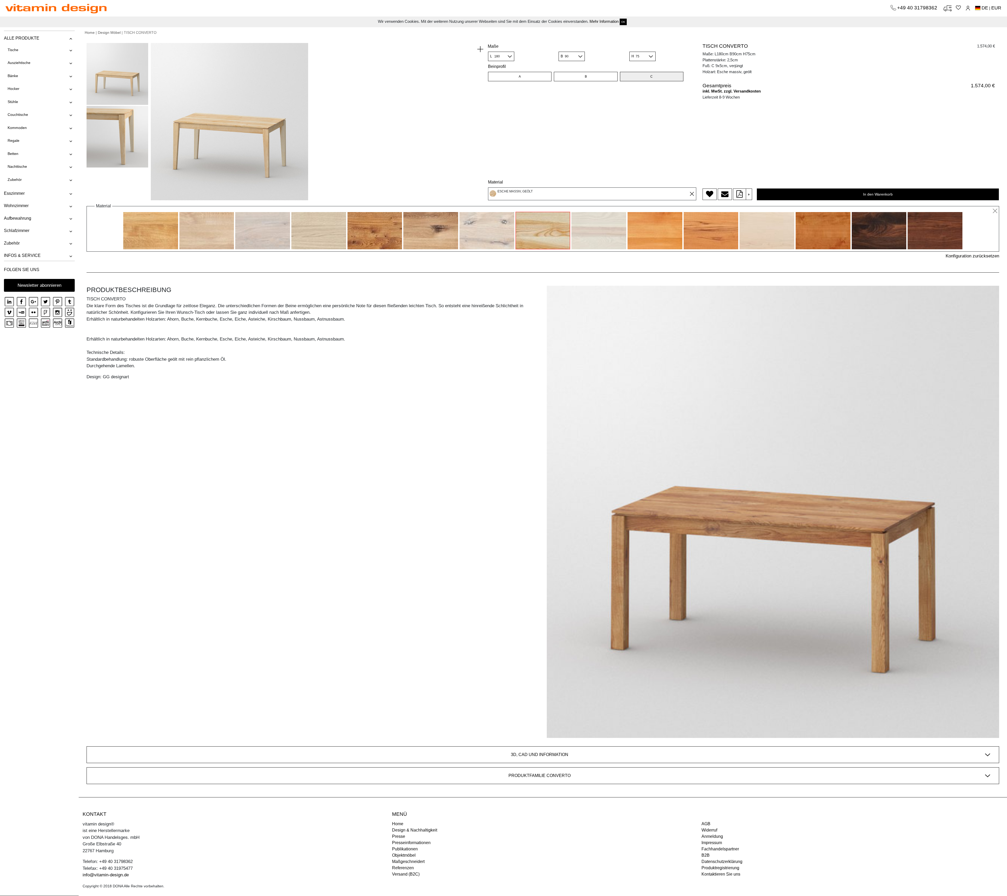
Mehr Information (604, 21)
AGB (705, 824)
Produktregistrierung (720, 868)
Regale (13, 140)
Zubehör (15, 179)
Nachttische (17, 166)
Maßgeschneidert (408, 861)
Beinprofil (497, 66)
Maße (493, 46)
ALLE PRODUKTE (21, 38)
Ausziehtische (19, 63)
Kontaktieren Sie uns (720, 874)
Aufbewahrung (17, 218)
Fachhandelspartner (720, 849)
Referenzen (403, 868)
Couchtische (18, 114)
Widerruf (709, 830)
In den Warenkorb (878, 194)
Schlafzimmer (16, 230)
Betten (13, 154)
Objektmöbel (404, 855)
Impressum (711, 842)
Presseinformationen (411, 842)
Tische (13, 50)
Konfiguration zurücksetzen (972, 255)
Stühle (13, 102)
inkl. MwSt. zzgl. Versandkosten (732, 91)
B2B (705, 855)
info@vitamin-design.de (106, 874)
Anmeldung (712, 836)
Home (90, 32)
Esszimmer (14, 193)
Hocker (13, 89)
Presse (398, 836)
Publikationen (405, 849)
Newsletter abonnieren (39, 285)
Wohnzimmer (16, 205)
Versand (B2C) (406, 874)
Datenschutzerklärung (721, 861)
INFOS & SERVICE (22, 255)
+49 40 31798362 (918, 7)
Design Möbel (109, 32)
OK (623, 21)
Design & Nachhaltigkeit (414, 830)
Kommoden (17, 128)
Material (495, 182)
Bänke (13, 76)
